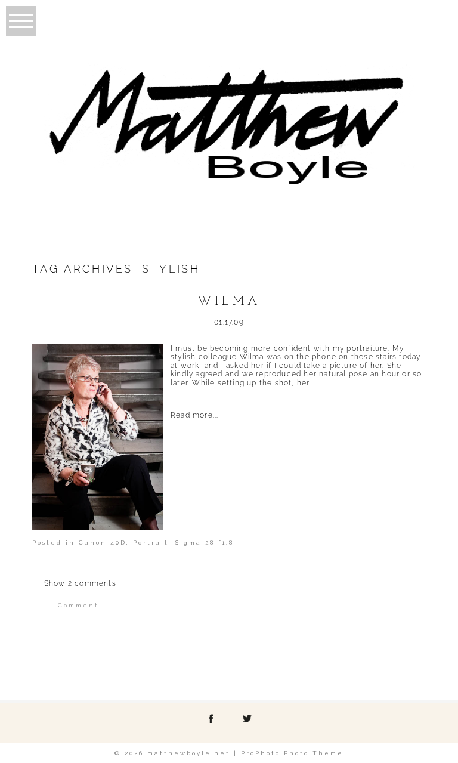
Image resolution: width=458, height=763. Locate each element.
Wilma (229, 302)
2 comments (80, 583)
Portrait (151, 542)
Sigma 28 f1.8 (204, 542)
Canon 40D (102, 542)
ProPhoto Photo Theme (292, 753)
